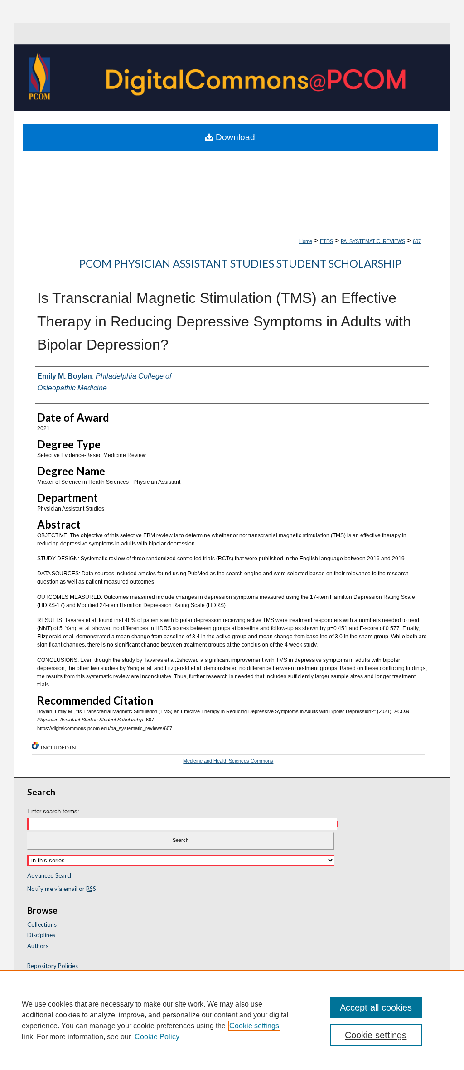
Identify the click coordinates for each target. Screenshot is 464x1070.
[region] (232, 1020)
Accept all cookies (376, 1007)
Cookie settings (254, 1026)
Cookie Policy (157, 1037)
